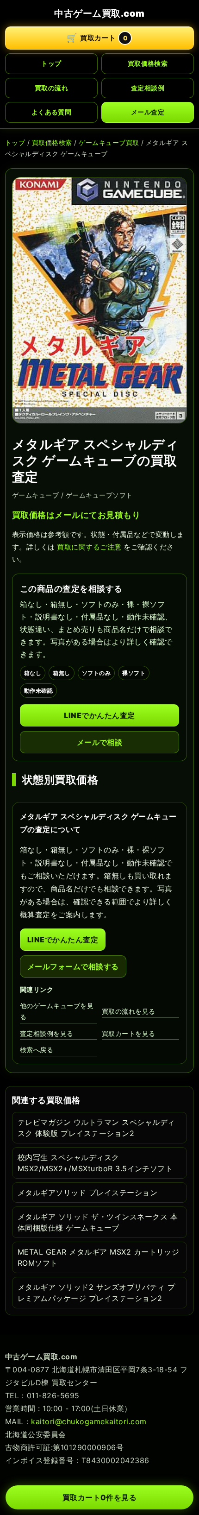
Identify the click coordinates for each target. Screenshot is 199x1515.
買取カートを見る (128, 1033)
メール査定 (147, 112)
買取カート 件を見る (99, 1497)
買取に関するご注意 (89, 547)
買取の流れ (51, 88)
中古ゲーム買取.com (99, 13)
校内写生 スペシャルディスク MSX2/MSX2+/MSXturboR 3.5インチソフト (95, 1163)
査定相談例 (147, 88)
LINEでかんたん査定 (99, 715)
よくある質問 (51, 112)
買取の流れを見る (128, 1011)
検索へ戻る (36, 1050)
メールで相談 (100, 742)
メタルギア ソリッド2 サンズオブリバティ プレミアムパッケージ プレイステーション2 (96, 1292)
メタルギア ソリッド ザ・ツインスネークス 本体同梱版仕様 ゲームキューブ (98, 1222)
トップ (51, 63)
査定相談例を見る (47, 1033)
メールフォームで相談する (73, 966)
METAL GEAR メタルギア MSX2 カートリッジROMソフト (98, 1257)
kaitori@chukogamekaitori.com (88, 1421)
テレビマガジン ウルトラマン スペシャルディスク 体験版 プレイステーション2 (96, 1127)
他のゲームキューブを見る (56, 1011)
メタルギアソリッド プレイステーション (87, 1192)
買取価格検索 (148, 63)
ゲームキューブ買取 (109, 142)
